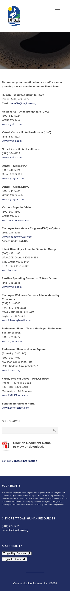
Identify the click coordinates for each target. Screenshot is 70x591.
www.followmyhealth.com (16, 320)
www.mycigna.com (13, 178)
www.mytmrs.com (12, 340)
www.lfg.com (9, 269)
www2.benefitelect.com (15, 407)
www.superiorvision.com (16, 220)
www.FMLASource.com (15, 395)
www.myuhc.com (12, 124)
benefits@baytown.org (23, 103)
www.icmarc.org (11, 370)
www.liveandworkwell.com (17, 236)
